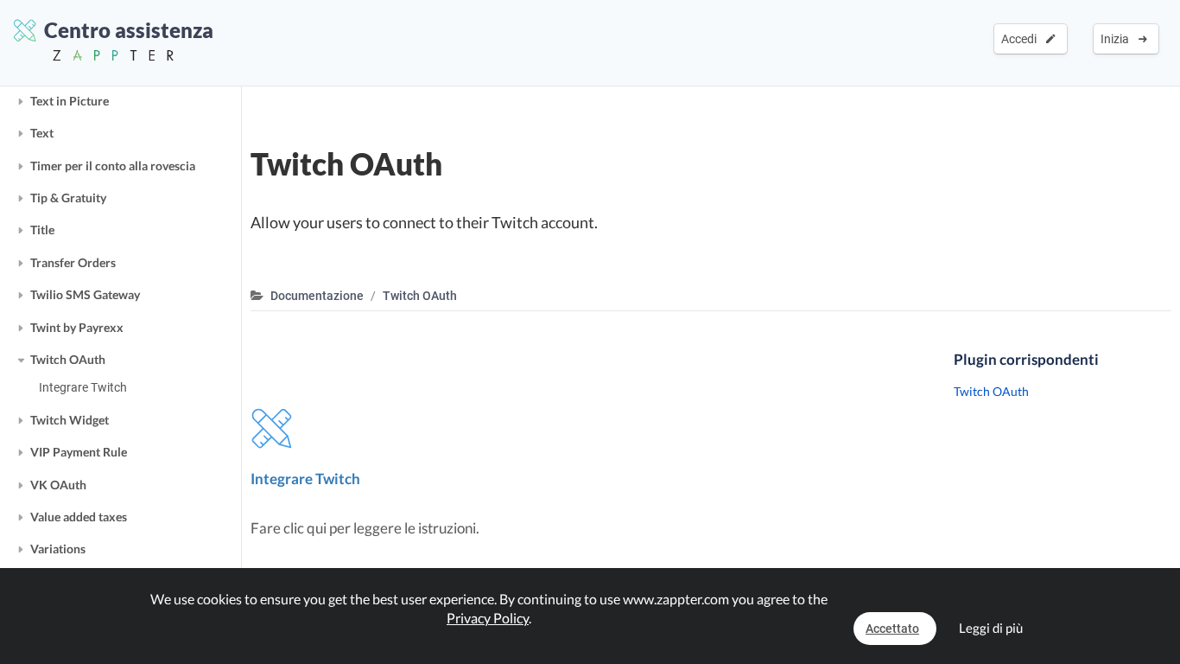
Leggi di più (991, 627)
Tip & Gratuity (68, 197)
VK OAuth (58, 484)
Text (42, 132)
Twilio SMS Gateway (85, 294)
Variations (58, 548)
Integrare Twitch (83, 387)
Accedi (1021, 39)
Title (42, 229)
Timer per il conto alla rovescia (112, 165)
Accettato (892, 628)
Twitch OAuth (67, 359)
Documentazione (317, 296)
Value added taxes (78, 516)
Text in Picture (69, 100)
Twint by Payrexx (77, 327)
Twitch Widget (69, 419)
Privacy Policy (488, 618)
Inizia (1117, 39)
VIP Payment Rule (78, 451)
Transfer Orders (73, 262)
